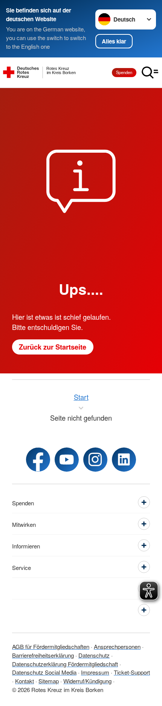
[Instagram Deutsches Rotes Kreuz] (95, 459)
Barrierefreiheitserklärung (43, 655)
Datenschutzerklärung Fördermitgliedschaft (65, 664)
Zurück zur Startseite (52, 347)
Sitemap (48, 681)
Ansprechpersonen (117, 646)
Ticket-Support (132, 672)
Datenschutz (94, 655)
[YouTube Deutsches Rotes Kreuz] (67, 459)
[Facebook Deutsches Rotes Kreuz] (38, 459)
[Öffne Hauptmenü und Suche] (150, 72)
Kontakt (24, 681)
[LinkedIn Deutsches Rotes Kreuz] (124, 459)
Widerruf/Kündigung (87, 681)
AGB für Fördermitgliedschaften (50, 646)
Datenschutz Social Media (44, 672)
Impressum (95, 672)
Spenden (124, 72)
